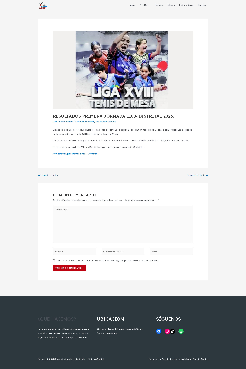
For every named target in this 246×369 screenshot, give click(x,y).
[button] (148, 4)
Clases (171, 4)
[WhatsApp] (181, 331)
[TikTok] (172, 331)
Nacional (89, 121)
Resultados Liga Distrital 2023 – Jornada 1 (75, 153)
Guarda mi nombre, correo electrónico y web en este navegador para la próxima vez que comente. (108, 260)
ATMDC (143, 4)
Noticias (159, 4)
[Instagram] (167, 331)
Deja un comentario (63, 121)
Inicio (132, 4)
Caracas (79, 121)
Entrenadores (186, 4)
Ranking (202, 4)
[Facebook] (158, 331)
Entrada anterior (48, 175)
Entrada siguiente (197, 175)
